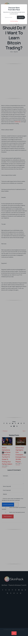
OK (14, 633)
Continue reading (14, 21)
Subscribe (20, 17)
